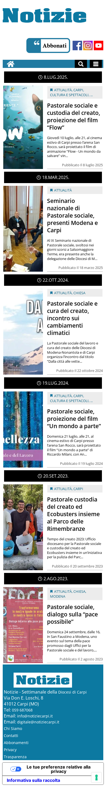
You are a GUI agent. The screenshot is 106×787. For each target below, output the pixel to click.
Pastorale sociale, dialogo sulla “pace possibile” (72, 614)
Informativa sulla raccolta (33, 780)
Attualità (63, 89)
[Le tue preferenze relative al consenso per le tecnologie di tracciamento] (96, 777)
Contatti (11, 735)
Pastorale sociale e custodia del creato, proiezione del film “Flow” (73, 116)
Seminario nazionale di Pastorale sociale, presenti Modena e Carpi (72, 215)
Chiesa (79, 292)
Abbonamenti (16, 742)
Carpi (78, 89)
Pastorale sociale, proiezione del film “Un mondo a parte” (74, 418)
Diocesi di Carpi (72, 692)
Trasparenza (15, 756)
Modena (57, 596)
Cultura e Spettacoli (69, 94)
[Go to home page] (10, 64)
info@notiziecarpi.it (35, 716)
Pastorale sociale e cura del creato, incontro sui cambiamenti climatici (72, 318)
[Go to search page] (81, 64)
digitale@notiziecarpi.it (38, 722)
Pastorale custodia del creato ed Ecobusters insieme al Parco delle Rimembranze (73, 514)
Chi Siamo (13, 728)
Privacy (10, 749)
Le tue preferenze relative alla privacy (59, 769)
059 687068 (22, 710)
